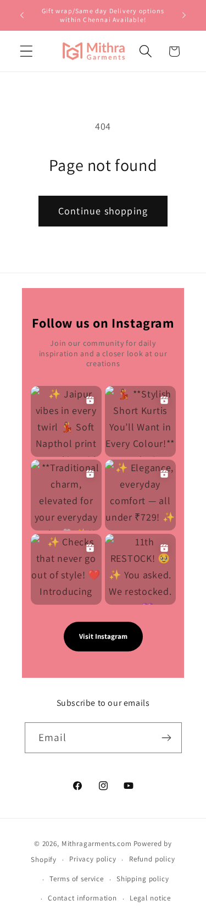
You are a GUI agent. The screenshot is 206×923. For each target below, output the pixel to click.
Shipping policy (142, 878)
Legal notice (150, 898)
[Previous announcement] (22, 15)
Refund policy (152, 859)
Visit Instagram (103, 636)
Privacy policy (92, 859)
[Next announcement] (184, 15)
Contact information (82, 898)
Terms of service (76, 878)
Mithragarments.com (97, 843)
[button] (26, 51)
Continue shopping (103, 211)
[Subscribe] (166, 737)
